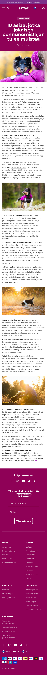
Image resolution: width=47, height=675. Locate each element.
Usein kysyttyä (32, 605)
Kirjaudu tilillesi (8, 631)
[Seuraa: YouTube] (23, 481)
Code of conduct (9, 563)
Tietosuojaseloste (9, 627)
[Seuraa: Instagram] (17, 481)
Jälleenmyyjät (32, 594)
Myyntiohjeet (7, 594)
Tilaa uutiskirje (23, 521)
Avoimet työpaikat (33, 609)
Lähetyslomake (8, 598)
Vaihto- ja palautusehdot (8, 636)
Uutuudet (30, 547)
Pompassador (23, 19)
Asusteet (29, 570)
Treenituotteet (32, 551)
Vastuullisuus (7, 559)
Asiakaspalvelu (32, 590)
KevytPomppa (19, 175)
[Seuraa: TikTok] (29, 481)
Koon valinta (31, 598)
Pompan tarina (8, 551)
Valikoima (6, 590)
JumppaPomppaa (18, 167)
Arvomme (6, 547)
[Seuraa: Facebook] (11, 481)
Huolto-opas (31, 601)
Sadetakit (30, 559)
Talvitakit (30, 563)
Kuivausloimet (32, 566)
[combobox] (23, 512)
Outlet (28, 578)
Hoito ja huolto (32, 574)
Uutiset (5, 555)
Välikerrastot (31, 555)
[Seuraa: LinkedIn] (35, 481)
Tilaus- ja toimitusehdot (8, 622)
